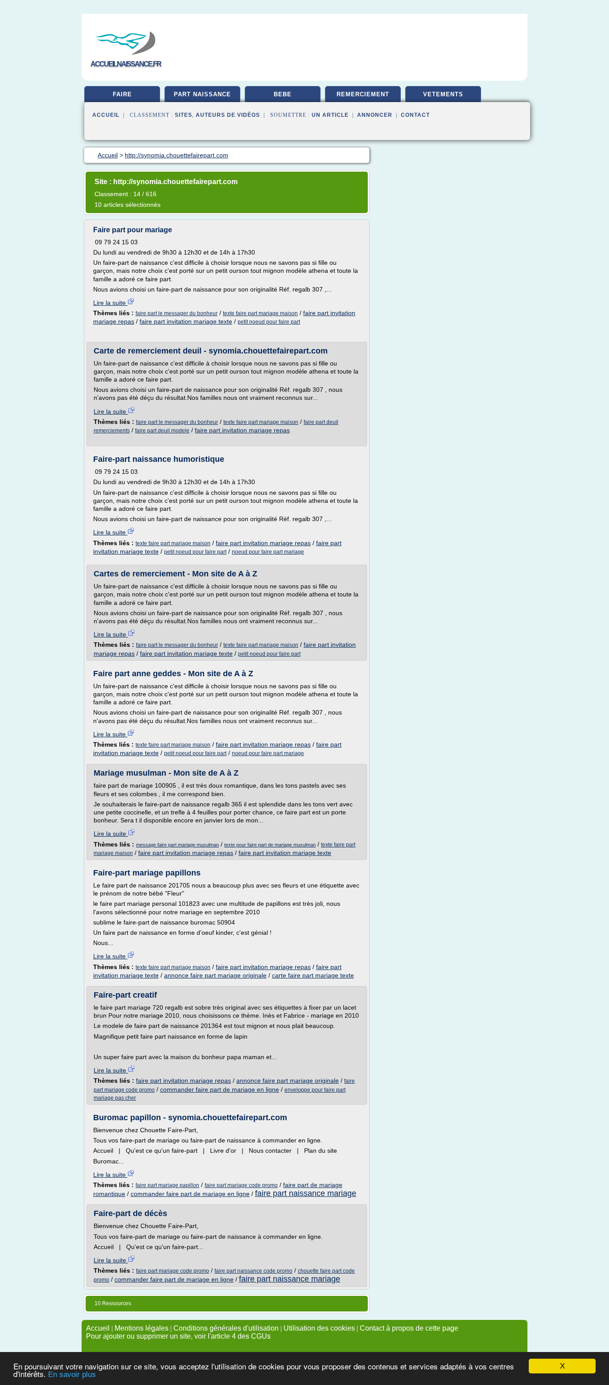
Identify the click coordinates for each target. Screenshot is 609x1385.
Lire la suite (110, 302)
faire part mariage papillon (167, 1185)
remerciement (363, 94)
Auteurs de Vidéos (228, 115)
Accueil (105, 115)
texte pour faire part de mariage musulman (270, 844)
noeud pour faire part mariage (268, 552)
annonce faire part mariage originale (215, 975)
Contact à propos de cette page (409, 1328)
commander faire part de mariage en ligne (219, 1089)
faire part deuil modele (162, 430)
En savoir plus (72, 1374)
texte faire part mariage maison (260, 313)
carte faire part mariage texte (313, 975)
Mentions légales (142, 1328)
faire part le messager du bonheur (177, 313)
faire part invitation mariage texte (186, 321)
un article (330, 115)
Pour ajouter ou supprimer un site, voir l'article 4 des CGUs (178, 1336)
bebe (283, 94)
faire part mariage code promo (241, 1185)
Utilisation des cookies (319, 1328)
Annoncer (374, 115)
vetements (443, 94)
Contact (415, 115)
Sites (183, 115)
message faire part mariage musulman (177, 844)
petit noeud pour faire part (269, 322)
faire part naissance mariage (305, 1193)
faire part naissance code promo (253, 1271)
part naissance (202, 94)
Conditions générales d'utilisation (226, 1328)
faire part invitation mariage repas (242, 430)
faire (122, 94)
